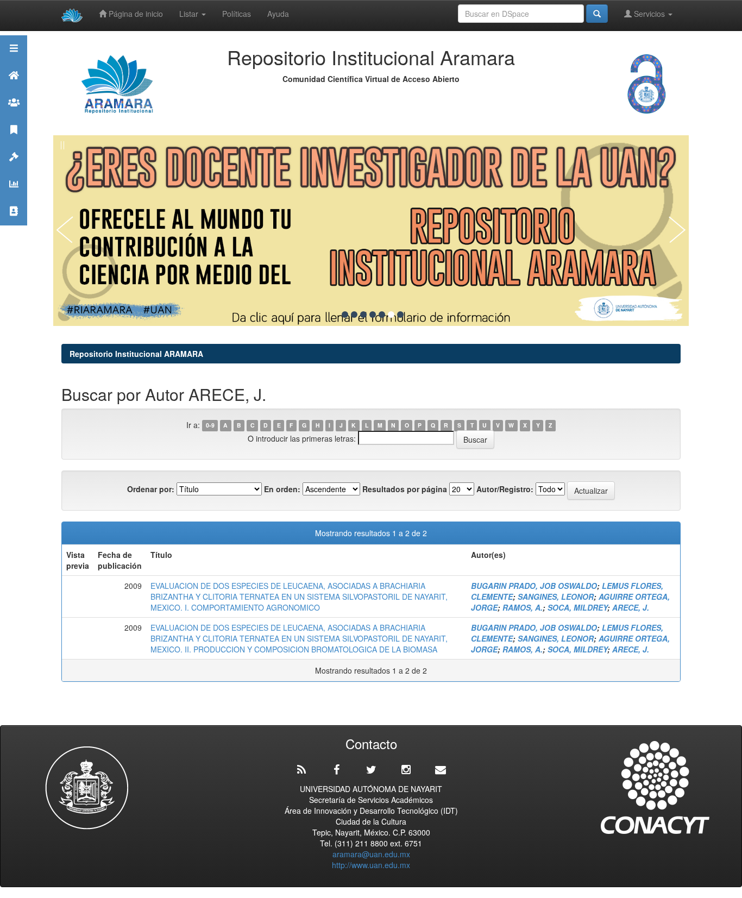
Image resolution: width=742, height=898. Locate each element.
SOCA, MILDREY (577, 607)
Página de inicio (134, 13)
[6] (391, 314)
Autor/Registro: (504, 488)
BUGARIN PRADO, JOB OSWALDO (534, 585)
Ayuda (278, 13)
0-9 (210, 426)
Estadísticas (13, 197)
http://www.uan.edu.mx (371, 864)
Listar (189, 13)
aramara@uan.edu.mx (371, 854)
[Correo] (440, 769)
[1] (345, 314)
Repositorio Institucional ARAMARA (136, 353)
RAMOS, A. (522, 607)
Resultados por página (404, 488)
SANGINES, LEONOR (556, 596)
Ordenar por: (150, 488)
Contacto (13, 224)
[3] (363, 314)
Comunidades (13, 116)
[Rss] (301, 769)
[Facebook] (336, 769)
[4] (372, 314)
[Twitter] (371, 769)
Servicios (649, 13)
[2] (354, 314)
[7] (400, 314)
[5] (382, 314)
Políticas (236, 13)
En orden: (282, 488)
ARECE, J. (630, 607)
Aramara (13, 89)
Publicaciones (13, 143)
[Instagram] (405, 769)
